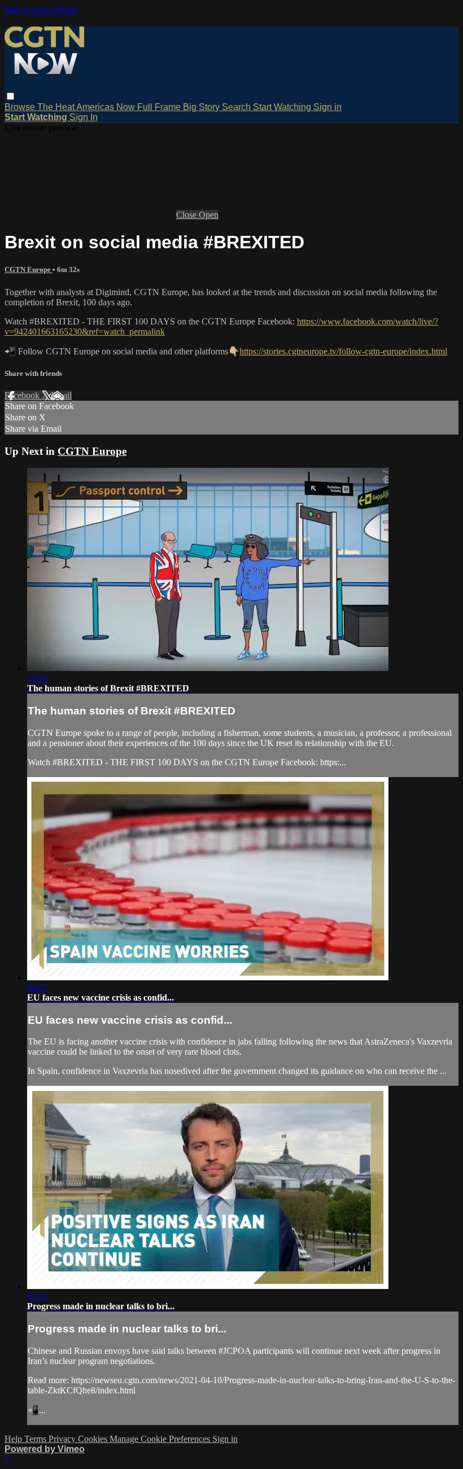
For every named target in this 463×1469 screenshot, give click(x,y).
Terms (36, 1439)
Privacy (63, 1439)
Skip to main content (41, 9)
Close (187, 215)
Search (237, 107)
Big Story (202, 107)
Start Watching (283, 107)
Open (209, 215)
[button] (10, 96)
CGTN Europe (29, 269)
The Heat (56, 107)
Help (14, 1439)
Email (61, 395)
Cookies (94, 1439)
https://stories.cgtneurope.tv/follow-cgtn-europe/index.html (343, 351)
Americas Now (106, 107)
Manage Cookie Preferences (161, 1439)
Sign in (327, 107)
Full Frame (160, 107)
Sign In (83, 117)
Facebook (23, 395)
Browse (21, 107)
